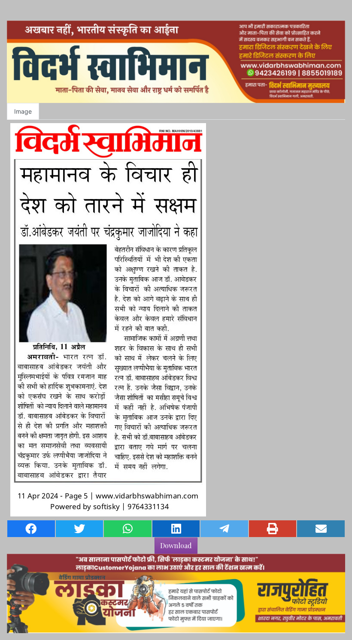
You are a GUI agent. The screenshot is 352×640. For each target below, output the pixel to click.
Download (176, 545)
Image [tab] (23, 111)
